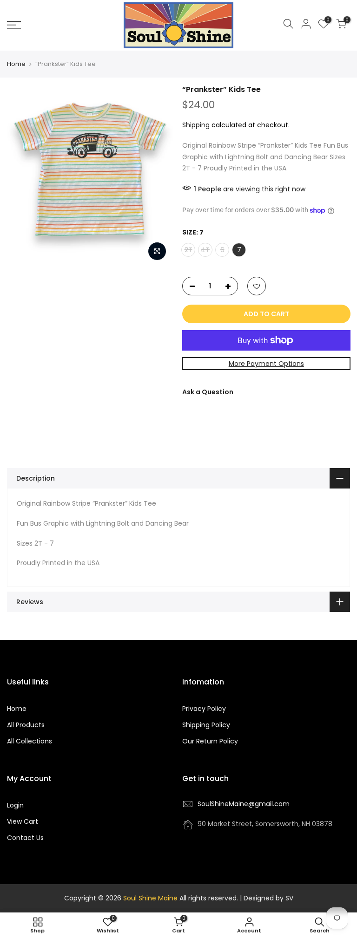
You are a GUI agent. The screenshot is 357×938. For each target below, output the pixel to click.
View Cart (22, 821)
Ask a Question (207, 392)
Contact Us (25, 837)
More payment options (266, 363)
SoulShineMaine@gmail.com (244, 803)
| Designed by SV (265, 898)
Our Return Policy (210, 741)
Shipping (196, 125)
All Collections (29, 741)
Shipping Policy (206, 725)
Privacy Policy (204, 708)
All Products (26, 725)
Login (15, 805)
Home (16, 64)
